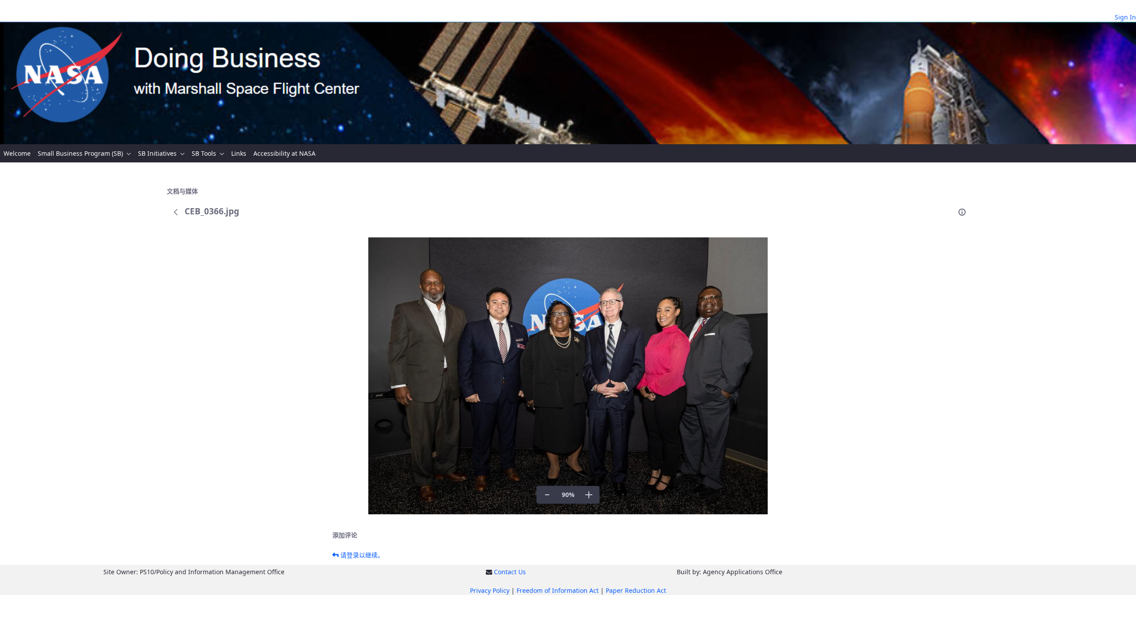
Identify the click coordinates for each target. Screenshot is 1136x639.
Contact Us (510, 572)
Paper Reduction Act (636, 590)
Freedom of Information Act (558, 590)
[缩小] (547, 495)
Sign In (1125, 17)
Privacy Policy (489, 590)
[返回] (176, 212)
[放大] (589, 495)
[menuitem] (17, 153)
